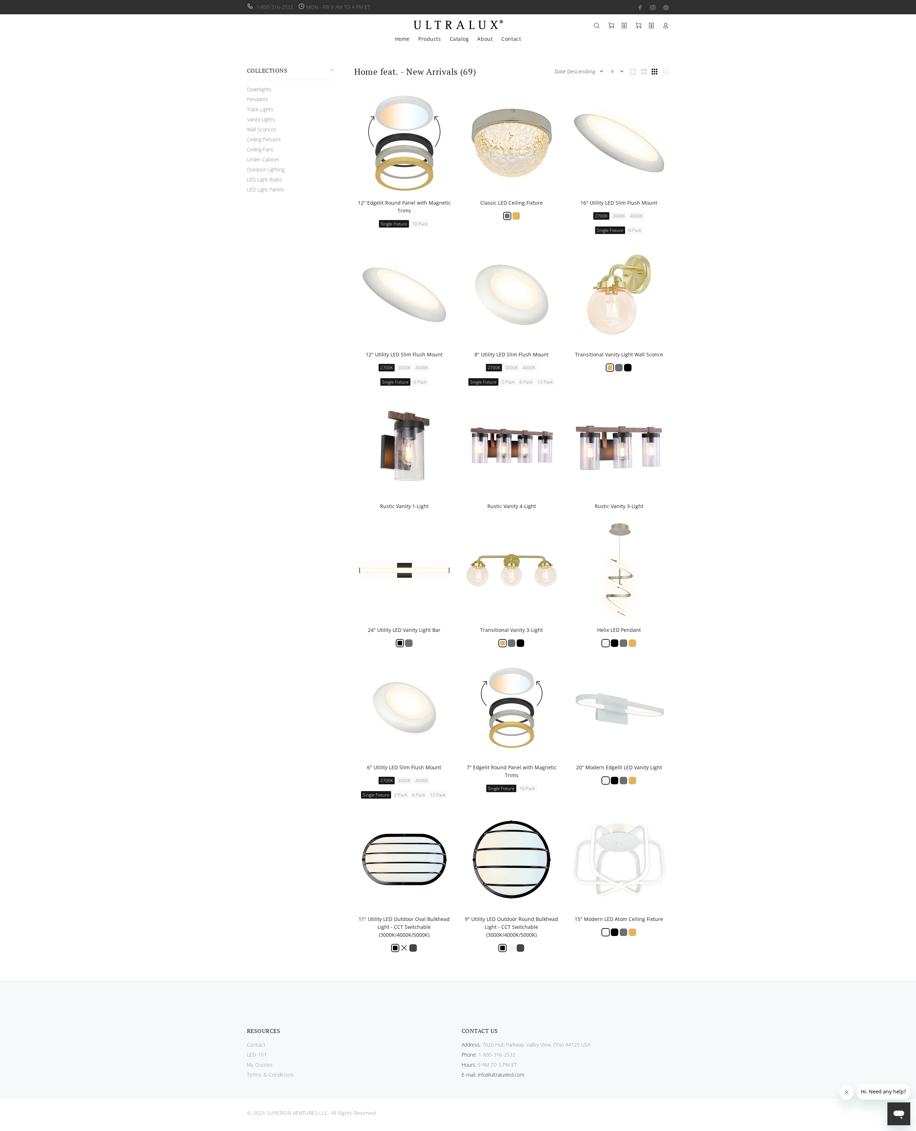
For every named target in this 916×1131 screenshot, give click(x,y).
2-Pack (508, 382)
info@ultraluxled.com (501, 1074)
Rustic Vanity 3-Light (619, 506)
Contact (256, 1044)
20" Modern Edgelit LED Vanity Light (619, 767)
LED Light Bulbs (264, 179)
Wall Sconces (261, 129)
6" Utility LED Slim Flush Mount (404, 767)
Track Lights (260, 109)
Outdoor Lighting (265, 169)
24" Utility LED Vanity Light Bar (404, 630)
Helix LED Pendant (619, 630)
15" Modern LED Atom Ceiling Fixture (619, 919)
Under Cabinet (263, 159)
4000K (636, 216)
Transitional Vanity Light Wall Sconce (619, 354)
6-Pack (634, 230)
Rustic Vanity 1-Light (404, 506)
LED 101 (257, 1054)
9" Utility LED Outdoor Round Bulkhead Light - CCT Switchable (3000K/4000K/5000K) (511, 927)
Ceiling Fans (260, 149)
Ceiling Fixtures (264, 139)
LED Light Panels (265, 189)
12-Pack (545, 382)
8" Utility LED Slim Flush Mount (511, 354)
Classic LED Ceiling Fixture (511, 202)
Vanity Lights (261, 119)
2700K (601, 216)
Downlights (259, 89)
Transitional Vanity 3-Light (511, 630)
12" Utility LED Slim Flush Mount (404, 354)
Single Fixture (394, 224)
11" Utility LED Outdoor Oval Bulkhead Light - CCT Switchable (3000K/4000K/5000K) (404, 927)
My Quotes (260, 1064)
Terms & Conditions (270, 1074)
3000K (619, 216)
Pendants (257, 99)
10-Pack (420, 224)
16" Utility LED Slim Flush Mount (618, 202)
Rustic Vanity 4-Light (511, 506)
